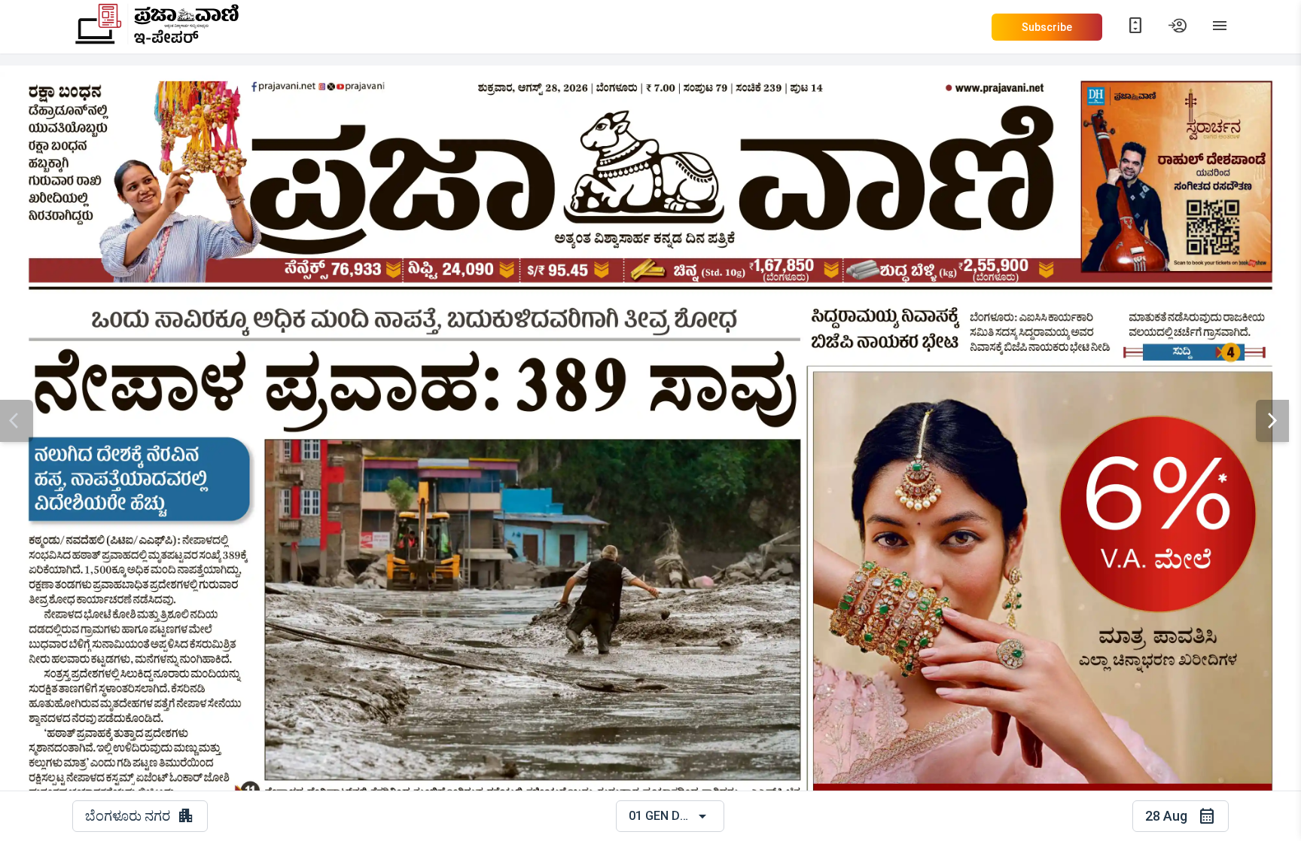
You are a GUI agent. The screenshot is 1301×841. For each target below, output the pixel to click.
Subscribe (1047, 27)
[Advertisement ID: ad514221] (1175, 170)
